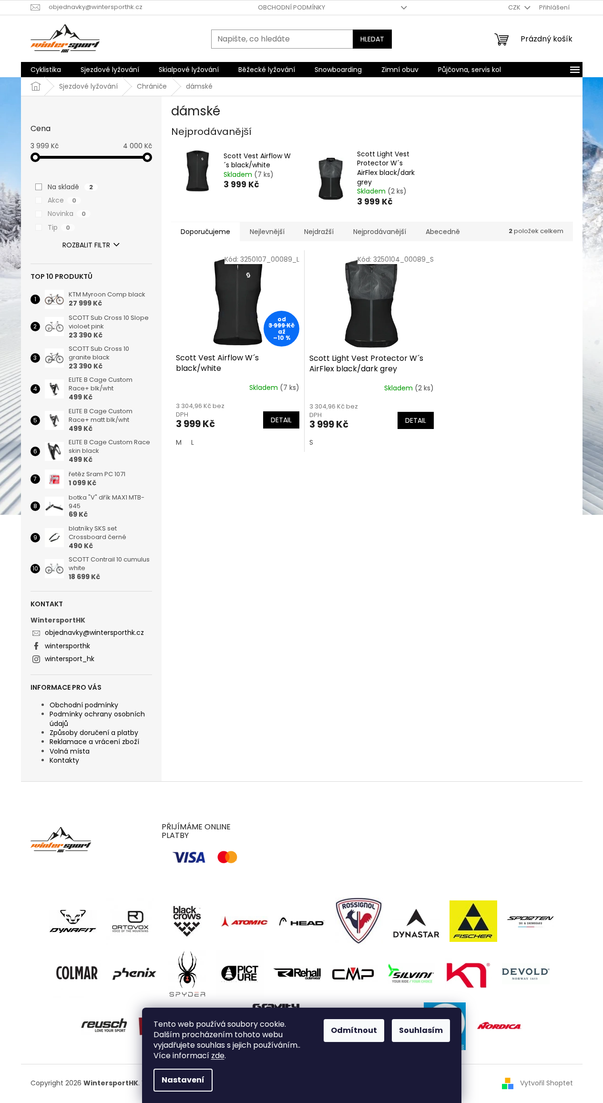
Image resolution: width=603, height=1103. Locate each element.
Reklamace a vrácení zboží (94, 741)
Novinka (67, 213)
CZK (515, 7)
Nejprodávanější (379, 231)
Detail (281, 420)
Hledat (372, 39)
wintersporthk (67, 646)
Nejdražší (319, 231)
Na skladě (70, 187)
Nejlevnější (267, 231)
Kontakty (64, 760)
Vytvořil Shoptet (546, 1083)
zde (218, 1055)
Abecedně (443, 231)
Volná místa (70, 751)
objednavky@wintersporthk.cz (94, 632)
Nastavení (183, 1079)
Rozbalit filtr (86, 245)
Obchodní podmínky (291, 7)
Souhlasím (421, 1030)
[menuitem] (46, 69)
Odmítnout (354, 1030)
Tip (59, 227)
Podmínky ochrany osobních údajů (97, 718)
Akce (62, 200)
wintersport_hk (69, 659)
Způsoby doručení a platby (94, 732)
